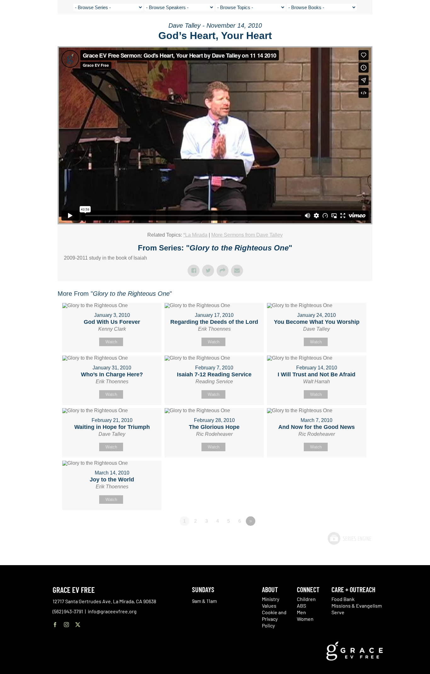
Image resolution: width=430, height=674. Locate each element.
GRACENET (391, 28)
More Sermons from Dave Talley (247, 235)
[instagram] (66, 624)
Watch (111, 342)
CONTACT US (365, 28)
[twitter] (77, 624)
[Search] (407, 29)
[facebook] (55, 624)
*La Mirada (195, 235)
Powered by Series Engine (349, 538)
